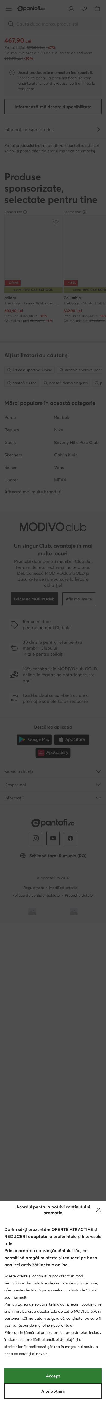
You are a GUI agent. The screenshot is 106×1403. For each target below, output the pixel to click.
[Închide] (98, 1209)
